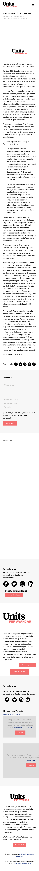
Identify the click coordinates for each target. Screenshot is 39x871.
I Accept (20, 732)
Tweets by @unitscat (12, 714)
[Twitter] (20, 364)
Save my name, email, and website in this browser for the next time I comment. (19, 415)
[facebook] (6, 584)
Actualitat (14, 18)
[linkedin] (30, 584)
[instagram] (22, 584)
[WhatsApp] (25, 364)
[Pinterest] (29, 364)
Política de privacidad (23, 728)
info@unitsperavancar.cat (22, 863)
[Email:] (34, 364)
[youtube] (28, 699)
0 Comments (22, 18)
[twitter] (14, 584)
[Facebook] (16, 364)
